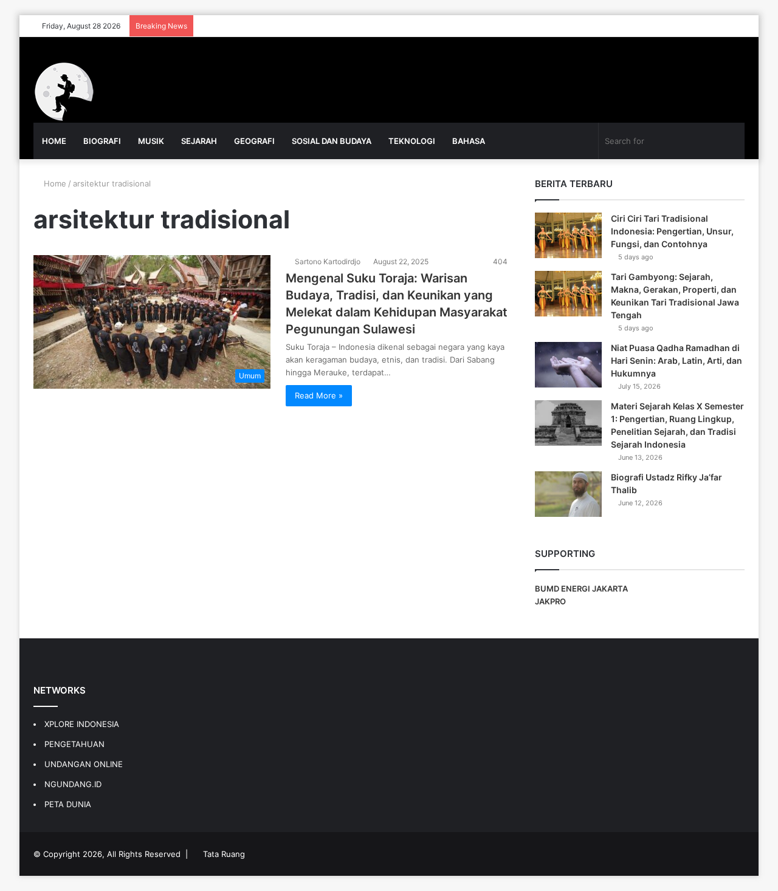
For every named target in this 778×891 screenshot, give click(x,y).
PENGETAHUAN (74, 744)
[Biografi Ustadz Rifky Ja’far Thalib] (568, 494)
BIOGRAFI (102, 141)
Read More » (319, 395)
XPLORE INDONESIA (81, 724)
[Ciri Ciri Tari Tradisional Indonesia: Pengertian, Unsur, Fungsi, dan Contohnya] (568, 235)
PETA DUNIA (67, 804)
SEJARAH (199, 141)
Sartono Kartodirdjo (327, 261)
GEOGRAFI (254, 141)
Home (53, 183)
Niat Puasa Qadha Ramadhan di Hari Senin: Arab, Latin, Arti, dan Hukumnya (676, 360)
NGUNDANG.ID (73, 784)
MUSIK (151, 141)
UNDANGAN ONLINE (83, 764)
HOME (54, 141)
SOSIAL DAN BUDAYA (331, 141)
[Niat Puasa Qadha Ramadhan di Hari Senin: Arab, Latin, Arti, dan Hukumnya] (568, 364)
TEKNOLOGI (411, 141)
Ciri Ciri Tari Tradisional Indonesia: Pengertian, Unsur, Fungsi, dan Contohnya (672, 231)
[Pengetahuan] (63, 91)
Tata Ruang (224, 854)
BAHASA (468, 141)
